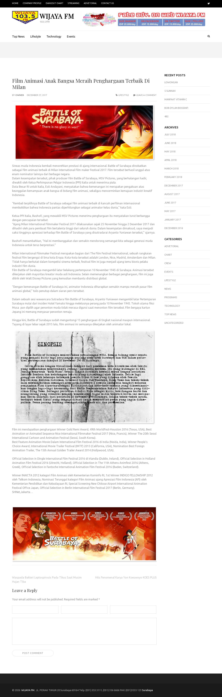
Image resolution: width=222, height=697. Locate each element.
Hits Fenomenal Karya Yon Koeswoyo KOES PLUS (126, 577)
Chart (168, 254)
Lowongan (171, 82)
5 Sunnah (170, 90)
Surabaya (147, 690)
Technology (53, 36)
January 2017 (172, 219)
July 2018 (170, 134)
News (167, 288)
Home (15, 3)
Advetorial (90, 3)
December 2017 (173, 185)
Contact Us (107, 3)
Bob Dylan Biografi (176, 108)
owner (19, 95)
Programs (170, 297)
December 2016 (173, 228)
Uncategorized (173, 322)
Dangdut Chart (54, 3)
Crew (167, 263)
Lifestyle (35, 36)
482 (166, 116)
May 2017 (170, 211)
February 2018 (173, 177)
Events (71, 36)
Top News (18, 36)
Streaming (73, 3)
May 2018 (170, 151)
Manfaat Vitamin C (175, 99)
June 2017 (170, 202)
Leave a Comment (146, 95)
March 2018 (171, 168)
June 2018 (170, 143)
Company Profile (32, 3)
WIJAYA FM (57, 15)
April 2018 (170, 160)
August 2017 (172, 194)
